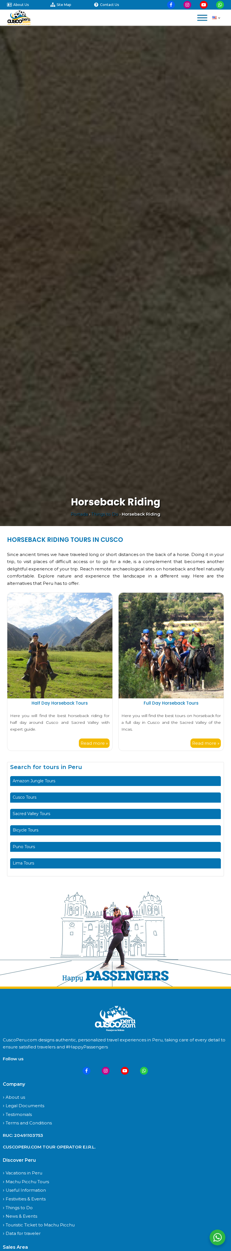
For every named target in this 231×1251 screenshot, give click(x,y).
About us (15, 1097)
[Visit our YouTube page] (204, 5)
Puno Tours (24, 846)
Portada (79, 514)
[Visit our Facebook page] (171, 5)
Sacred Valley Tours (31, 813)
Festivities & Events (26, 1199)
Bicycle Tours (25, 830)
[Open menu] (202, 17)
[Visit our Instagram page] (187, 5)
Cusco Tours (24, 797)
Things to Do (104, 514)
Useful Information (26, 1190)
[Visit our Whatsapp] (220, 5)
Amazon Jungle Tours (34, 780)
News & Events (21, 1216)
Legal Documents (25, 1105)
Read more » (94, 743)
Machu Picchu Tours (27, 1181)
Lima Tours (23, 863)
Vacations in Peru (24, 1173)
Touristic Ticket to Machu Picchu (40, 1225)
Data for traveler (23, 1233)
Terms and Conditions (29, 1123)
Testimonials (19, 1114)
